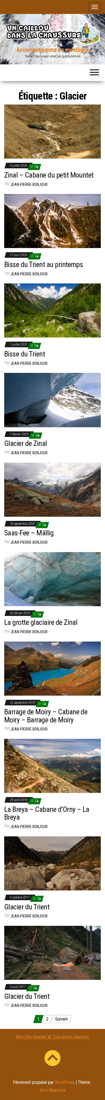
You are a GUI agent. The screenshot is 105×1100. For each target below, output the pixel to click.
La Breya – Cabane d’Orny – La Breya (46, 813)
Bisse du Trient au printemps (43, 264)
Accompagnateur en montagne (52, 49)
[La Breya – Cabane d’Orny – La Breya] (52, 765)
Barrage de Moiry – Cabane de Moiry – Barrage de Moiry (45, 716)
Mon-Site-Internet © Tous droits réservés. (53, 1037)
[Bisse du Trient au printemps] (52, 221)
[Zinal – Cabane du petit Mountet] (52, 131)
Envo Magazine (52, 1090)
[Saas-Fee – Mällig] (52, 489)
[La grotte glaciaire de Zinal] (52, 578)
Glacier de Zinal (25, 443)
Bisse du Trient (24, 354)
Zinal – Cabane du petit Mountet (49, 175)
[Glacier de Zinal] (52, 399)
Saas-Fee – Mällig (28, 533)
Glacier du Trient (26, 907)
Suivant (61, 1019)
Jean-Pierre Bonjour (29, 184)
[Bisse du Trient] (52, 310)
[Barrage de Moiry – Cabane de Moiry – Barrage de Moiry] (52, 668)
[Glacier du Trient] (52, 863)
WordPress (64, 1082)
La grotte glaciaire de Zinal (40, 622)
